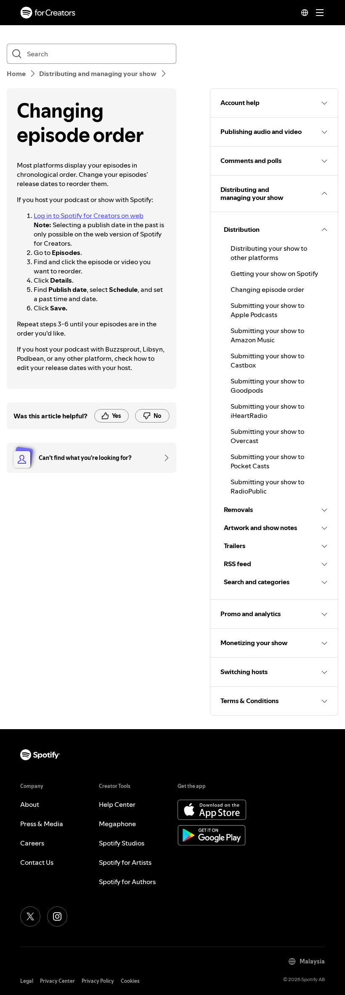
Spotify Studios (121, 843)
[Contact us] (164, 458)
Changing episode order (267, 289)
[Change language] (304, 12)
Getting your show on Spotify (274, 273)
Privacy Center (57, 980)
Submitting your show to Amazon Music (267, 335)
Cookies (130, 980)
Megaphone (117, 823)
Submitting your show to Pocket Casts (267, 461)
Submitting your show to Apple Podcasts (267, 310)
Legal (26, 980)
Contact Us (36, 862)
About (29, 804)
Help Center (117, 804)
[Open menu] (320, 13)
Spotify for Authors (127, 881)
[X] (30, 916)
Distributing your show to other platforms (269, 253)
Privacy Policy (98, 980)
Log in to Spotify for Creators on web (88, 215)
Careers (32, 843)
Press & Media (41, 823)
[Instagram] (57, 916)
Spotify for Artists (125, 862)
